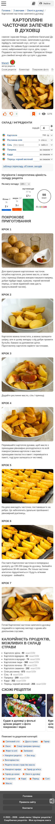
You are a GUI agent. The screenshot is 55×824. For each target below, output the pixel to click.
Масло (9, 783)
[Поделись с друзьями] (52, 801)
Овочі (8, 746)
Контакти (27, 808)
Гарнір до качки (12, 774)
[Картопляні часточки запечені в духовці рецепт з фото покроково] (27, 92)
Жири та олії (11, 751)
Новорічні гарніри (13, 769)
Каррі (23, 779)
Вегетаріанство (12, 760)
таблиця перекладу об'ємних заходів (22, 166)
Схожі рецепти (9, 69)
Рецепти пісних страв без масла (20, 765)
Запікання (28, 751)
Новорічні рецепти (13, 756)
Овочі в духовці (32, 774)
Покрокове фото (40, 69)
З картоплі (10, 779)
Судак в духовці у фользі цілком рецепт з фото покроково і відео (19, 723)
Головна (27, 796)
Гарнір (46, 741)
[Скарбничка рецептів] (33, 3)
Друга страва (31, 741)
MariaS (5, 63)
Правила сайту (27, 802)
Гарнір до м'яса (34, 769)
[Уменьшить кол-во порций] (51, 130)
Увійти (46, 3)
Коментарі (24, 69)
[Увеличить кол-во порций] (51, 126)
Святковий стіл (13, 741)
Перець (35, 779)
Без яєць (31, 756)
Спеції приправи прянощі (28, 746)
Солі (47, 779)
